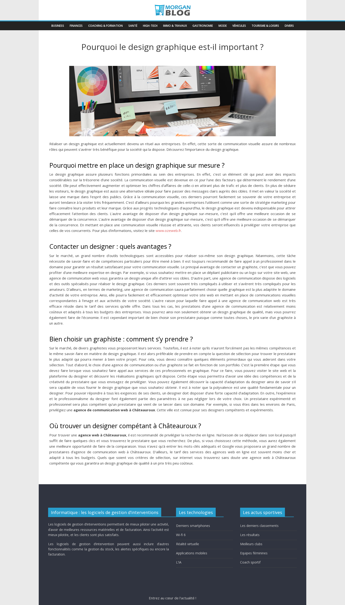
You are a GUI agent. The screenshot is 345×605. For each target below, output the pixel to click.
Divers (289, 26)
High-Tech (150, 26)
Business (57, 26)
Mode (222, 26)
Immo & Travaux (175, 26)
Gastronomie (202, 26)
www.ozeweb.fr (168, 230)
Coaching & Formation (105, 26)
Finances (76, 26)
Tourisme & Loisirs (265, 26)
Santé (132, 26)
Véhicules (239, 26)
